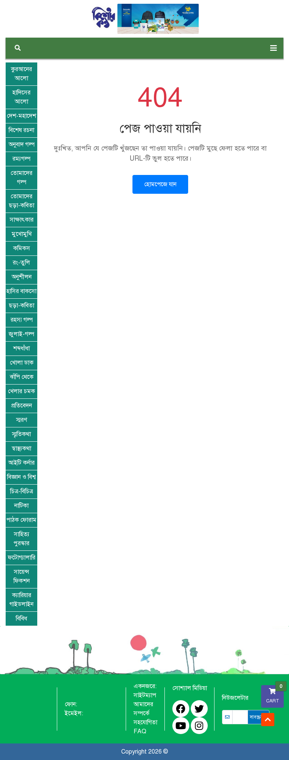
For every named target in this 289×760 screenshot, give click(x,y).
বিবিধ (21, 618)
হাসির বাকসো (21, 291)
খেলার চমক (21, 391)
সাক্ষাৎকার (21, 219)
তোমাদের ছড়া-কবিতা (21, 201)
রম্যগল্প (21, 159)
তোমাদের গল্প (21, 177)
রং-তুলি (21, 262)
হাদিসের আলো (21, 97)
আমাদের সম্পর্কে (143, 709)
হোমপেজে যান (160, 184)
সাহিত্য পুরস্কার (21, 538)
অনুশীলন (22, 277)
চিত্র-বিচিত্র (21, 491)
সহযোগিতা (145, 722)
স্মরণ (21, 420)
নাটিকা (21, 505)
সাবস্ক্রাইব (258, 717)
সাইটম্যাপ (145, 695)
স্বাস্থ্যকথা (21, 448)
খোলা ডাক (21, 362)
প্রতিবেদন (21, 405)
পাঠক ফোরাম (21, 520)
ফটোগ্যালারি (21, 557)
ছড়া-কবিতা (21, 305)
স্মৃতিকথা (21, 434)
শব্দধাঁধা (21, 348)
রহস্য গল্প (22, 320)
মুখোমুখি (22, 234)
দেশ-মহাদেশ (21, 116)
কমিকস (21, 248)
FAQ (140, 731)
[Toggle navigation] (273, 48)
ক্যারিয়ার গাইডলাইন (21, 599)
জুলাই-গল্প (21, 334)
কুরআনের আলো (21, 73)
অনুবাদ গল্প (22, 144)
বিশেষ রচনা (21, 130)
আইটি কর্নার (21, 463)
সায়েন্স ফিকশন (22, 576)
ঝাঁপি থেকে (21, 377)
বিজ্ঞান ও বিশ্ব (21, 477)
